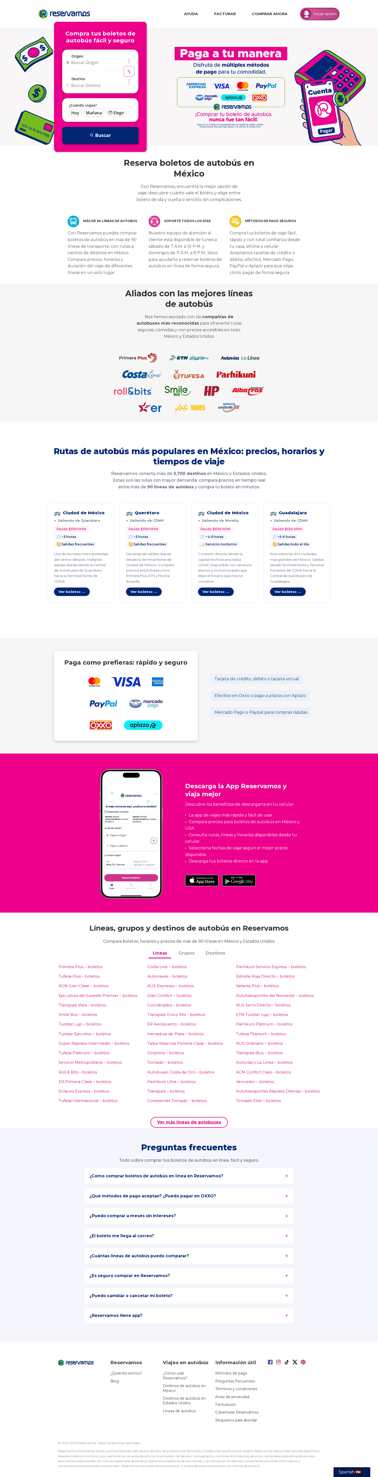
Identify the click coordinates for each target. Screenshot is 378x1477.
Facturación (225, 1404)
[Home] (66, 14)
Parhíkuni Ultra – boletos (171, 1081)
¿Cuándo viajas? (83, 105)
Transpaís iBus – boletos (259, 1053)
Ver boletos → (72, 592)
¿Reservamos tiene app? (115, 1315)
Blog (114, 1381)
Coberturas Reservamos (236, 1412)
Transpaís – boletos (166, 1091)
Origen (77, 56)
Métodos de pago (231, 1373)
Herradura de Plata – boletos (175, 1034)
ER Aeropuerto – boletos (171, 1024)
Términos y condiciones (236, 1389)
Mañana (94, 113)
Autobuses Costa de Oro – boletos (180, 1072)
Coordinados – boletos (169, 1005)
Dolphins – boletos (165, 1053)
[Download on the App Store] (202, 880)
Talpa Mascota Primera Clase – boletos (185, 1043)
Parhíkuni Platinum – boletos (264, 1024)
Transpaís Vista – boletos (82, 1005)
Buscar (103, 135)
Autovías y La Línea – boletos (264, 1062)
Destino (78, 78)
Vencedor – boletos (255, 1081)
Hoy (75, 113)
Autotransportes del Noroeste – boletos (275, 995)
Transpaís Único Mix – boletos (176, 1014)
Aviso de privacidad (232, 1397)
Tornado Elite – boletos (258, 1100)
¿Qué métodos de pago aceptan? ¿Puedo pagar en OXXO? (152, 1196)
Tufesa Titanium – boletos (261, 1034)
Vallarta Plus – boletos (257, 986)
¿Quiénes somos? (126, 1373)
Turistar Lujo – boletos (80, 1024)
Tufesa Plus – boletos (79, 976)
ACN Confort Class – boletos (263, 1072)
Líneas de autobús (179, 1411)
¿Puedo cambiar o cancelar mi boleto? (131, 1295)
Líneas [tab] (160, 953)
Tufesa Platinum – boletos (84, 1053)
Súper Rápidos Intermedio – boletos (94, 1043)
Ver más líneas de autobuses (189, 1122)
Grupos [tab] (186, 953)
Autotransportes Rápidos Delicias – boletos (278, 1091)
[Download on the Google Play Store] (239, 880)
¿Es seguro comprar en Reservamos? (129, 1275)
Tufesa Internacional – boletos (88, 1100)
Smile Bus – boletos (78, 1014)
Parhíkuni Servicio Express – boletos (271, 967)
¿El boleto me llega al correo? (121, 1235)
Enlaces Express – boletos (84, 1091)
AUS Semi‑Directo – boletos (263, 1005)
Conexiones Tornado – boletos (176, 1100)
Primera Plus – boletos (80, 967)
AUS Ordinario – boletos (259, 1043)
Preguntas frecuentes (235, 1381)
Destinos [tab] (215, 953)
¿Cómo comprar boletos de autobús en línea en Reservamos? (156, 1175)
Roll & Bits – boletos (78, 1072)
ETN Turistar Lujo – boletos (262, 1014)
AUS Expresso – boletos (170, 986)
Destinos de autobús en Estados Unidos (184, 1400)
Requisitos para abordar (236, 1420)
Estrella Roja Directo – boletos (265, 976)
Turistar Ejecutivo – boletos (85, 1034)
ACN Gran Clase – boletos (83, 986)
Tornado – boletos (165, 1062)
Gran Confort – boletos (169, 995)
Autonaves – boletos (167, 976)
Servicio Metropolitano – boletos (90, 1062)
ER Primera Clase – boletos (85, 1081)
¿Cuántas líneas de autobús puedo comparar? (139, 1255)
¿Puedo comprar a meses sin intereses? (132, 1215)
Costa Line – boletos (167, 967)
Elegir (118, 113)
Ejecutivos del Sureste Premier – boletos (98, 995)
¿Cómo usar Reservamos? (175, 1375)
